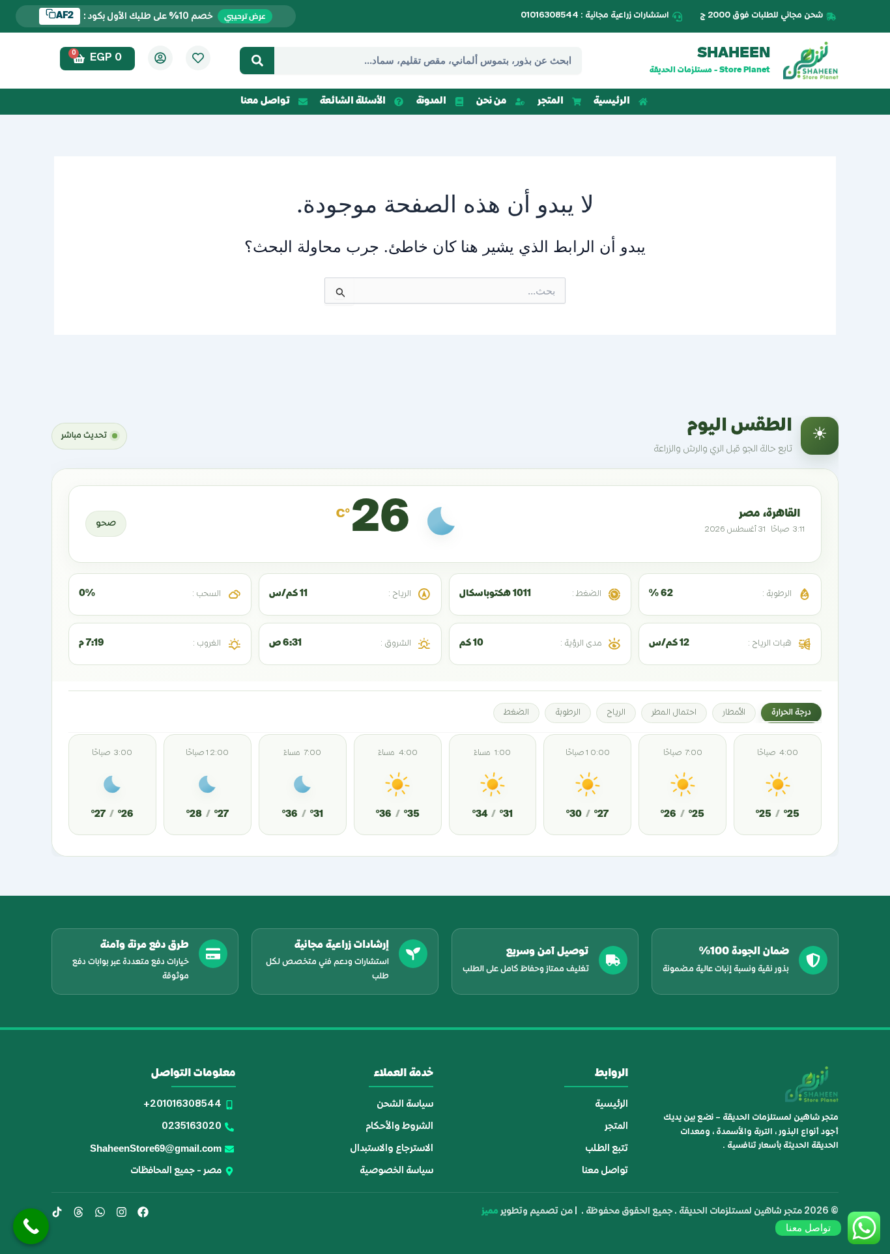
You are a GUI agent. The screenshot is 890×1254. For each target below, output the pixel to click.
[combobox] (428, 60)
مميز (489, 1211)
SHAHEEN (733, 54)
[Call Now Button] (31, 1226)
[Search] (257, 60)
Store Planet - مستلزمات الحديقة (710, 71)
